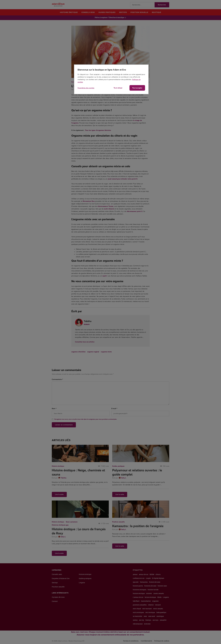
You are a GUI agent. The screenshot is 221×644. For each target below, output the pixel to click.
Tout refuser (118, 88)
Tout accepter (137, 88)
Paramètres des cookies (86, 88)
